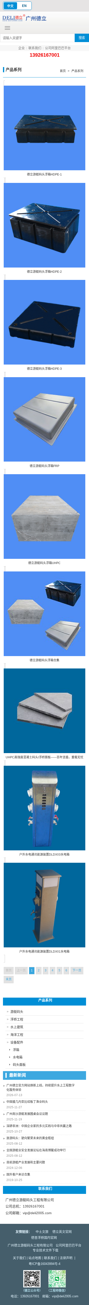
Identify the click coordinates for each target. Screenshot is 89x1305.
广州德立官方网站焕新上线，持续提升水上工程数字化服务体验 (40, 1088)
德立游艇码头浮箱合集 (44, 660)
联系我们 (34, 48)
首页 (63, 71)
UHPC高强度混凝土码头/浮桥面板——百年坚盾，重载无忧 (44, 757)
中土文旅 (42, 1231)
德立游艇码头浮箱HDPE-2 (44, 271)
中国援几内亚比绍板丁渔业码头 (27, 1102)
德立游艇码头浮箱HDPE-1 (44, 174)
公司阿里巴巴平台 (58, 48)
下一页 (76, 970)
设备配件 (16, 1042)
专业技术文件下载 (45, 1250)
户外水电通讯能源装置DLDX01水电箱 (44, 951)
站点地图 (34, 1258)
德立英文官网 (62, 1231)
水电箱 (17, 1057)
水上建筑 (16, 1027)
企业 (21, 48)
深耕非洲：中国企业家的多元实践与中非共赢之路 (39, 1126)
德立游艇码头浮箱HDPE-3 (44, 368)
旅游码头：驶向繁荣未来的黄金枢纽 (30, 1138)
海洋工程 (16, 1034)
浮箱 (16, 1050)
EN (24, 6)
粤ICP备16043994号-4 (44, 1264)
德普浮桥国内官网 (44, 1237)
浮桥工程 (16, 1019)
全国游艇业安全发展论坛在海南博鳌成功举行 (36, 1150)
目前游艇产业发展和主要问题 (25, 1162)
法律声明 (66, 1258)
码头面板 (19, 1064)
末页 (9, 979)
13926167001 (45, 55)
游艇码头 (16, 1011)
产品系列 (77, 71)
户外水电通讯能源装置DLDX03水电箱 (44, 854)
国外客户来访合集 (18, 1174)
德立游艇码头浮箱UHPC (44, 563)
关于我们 (19, 1258)
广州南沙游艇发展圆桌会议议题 (27, 1114)
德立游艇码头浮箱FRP (44, 466)
